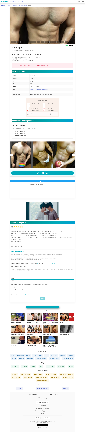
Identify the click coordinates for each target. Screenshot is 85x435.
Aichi (34, 355)
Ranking (65, 388)
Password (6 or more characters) (19, 289)
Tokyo (8, 5)
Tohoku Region (41, 358)
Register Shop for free (42, 402)
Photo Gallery (43, 398)
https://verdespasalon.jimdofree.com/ (39, 89)
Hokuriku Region (68, 358)
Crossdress (50, 366)
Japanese (61, 366)
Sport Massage (25, 374)
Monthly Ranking (33, 394)
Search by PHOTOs (42, 388)
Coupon (19, 388)
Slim (41, 366)
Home (3, 5)
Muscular (15, 366)
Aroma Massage (51, 374)
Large (33, 366)
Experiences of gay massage (42, 411)
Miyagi (14, 358)
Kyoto (46, 355)
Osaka (40, 355)
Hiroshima (54, 355)
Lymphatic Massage (66, 374)
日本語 (37, 418)
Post (42, 298)
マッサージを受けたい (42, 173)
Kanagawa (20, 355)
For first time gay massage (42, 408)
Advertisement (42, 405)
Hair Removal (55, 377)
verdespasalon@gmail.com (37, 92)
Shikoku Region (54, 358)
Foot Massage (16, 377)
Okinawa (30, 358)
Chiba (28, 355)
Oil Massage (38, 374)
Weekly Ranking (54, 394)
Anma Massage (68, 377)
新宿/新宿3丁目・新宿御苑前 (20, 5)
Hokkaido (71, 355)
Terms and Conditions (25, 294)
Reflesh (14, 374)
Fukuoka (62, 355)
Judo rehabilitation (42, 380)
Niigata (21, 358)
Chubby (24, 366)
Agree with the (21, 294)
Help (42, 413)
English (71, 366)
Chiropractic (28, 377)
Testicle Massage (41, 377)
